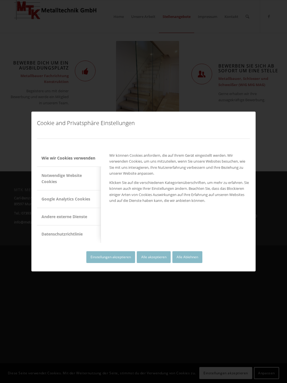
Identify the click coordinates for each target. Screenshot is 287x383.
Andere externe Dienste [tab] (64, 216)
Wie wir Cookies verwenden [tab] (68, 158)
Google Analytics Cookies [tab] (65, 199)
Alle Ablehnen (187, 257)
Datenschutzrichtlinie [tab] (62, 234)
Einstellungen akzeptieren (111, 257)
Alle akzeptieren (153, 257)
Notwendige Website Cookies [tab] (61, 178)
